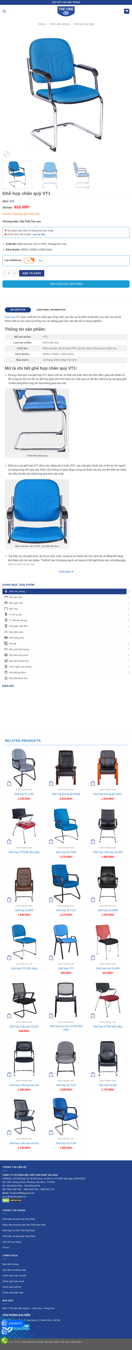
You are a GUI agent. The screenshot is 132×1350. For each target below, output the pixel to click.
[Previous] (9, 94)
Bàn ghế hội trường (19, 649)
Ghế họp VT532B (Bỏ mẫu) (24, 852)
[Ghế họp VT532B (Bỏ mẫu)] (24, 825)
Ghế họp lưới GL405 (108, 968)
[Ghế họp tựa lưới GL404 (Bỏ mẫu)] (66, 1000)
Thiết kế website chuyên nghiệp (99, 1342)
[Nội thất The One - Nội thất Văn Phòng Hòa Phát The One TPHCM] (66, 11)
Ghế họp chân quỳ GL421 (24, 1026)
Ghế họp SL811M (66, 1143)
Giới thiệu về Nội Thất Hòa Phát (18, 1230)
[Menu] (4, 11)
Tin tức (5, 1247)
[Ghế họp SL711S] (66, 883)
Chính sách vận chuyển (14, 1275)
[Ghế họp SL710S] (24, 767)
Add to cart (31, 273)
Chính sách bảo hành (13, 1281)
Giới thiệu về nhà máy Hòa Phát (18, 1219)
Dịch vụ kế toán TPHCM (56, 1345)
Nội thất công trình (18, 655)
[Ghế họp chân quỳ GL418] (24, 1116)
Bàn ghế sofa (16, 632)
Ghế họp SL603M (108, 910)
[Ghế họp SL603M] (108, 883)
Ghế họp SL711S (66, 910)
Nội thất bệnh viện (18, 678)
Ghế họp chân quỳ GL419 (24, 1085)
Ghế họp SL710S (24, 794)
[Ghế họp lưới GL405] (108, 942)
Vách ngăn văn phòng (20, 666)
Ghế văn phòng (60, 24)
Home (42, 24)
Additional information (51, 310)
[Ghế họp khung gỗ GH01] (108, 767)
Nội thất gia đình (17, 672)
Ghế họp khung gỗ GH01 (108, 794)
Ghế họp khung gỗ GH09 (66, 794)
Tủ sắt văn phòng (18, 620)
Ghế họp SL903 (108, 1085)
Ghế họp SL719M (66, 852)
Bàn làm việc (15, 597)
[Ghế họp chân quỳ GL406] (108, 825)
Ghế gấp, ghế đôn (18, 626)
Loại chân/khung (12, 260)
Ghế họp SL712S (66, 1085)
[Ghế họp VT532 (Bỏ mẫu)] (108, 1000)
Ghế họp (10, 317)
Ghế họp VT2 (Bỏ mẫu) (24, 968)
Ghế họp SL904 (24, 910)
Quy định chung (10, 1264)
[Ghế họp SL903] (108, 1058)
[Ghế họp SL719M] (66, 825)
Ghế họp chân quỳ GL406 (108, 852)
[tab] (18, 309)
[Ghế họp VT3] (66, 942)
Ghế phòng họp (84, 24)
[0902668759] (4, 1323)
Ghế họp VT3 (66, 968)
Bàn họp (13, 608)
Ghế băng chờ (16, 637)
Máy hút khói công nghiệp (82, 1345)
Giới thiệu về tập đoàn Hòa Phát (18, 1236)
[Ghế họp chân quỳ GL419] (24, 1058)
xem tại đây (39, 234)
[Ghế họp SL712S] (66, 1058)
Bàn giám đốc (16, 603)
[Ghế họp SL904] (24, 883)
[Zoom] (7, 154)
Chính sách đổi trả (11, 1287)
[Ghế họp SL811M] (66, 1116)
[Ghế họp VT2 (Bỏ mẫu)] (24, 942)
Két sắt (12, 643)
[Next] (123, 94)
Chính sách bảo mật (12, 1292)
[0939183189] (4, 1332)
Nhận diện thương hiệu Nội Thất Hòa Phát (23, 1224)
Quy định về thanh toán (14, 1270)
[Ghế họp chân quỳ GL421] (24, 1000)
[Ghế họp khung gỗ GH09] (66, 767)
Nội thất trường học (19, 661)
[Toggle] (128, 591)
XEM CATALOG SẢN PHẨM (66, 284)
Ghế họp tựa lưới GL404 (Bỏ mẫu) (66, 1028)
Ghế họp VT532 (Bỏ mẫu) (108, 1026)
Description (17, 310)
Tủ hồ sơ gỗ (15, 614)
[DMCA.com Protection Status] (12, 1200)
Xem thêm (65, 571)
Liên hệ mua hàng (11, 1241)
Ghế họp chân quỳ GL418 (24, 1143)
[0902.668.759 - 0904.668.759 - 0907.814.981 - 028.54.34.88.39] (4, 1340)
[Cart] (126, 11)
